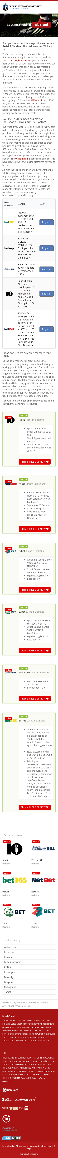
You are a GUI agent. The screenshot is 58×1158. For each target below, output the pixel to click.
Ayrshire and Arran (11, 1006)
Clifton (7, 966)
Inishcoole (9, 952)
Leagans (8, 982)
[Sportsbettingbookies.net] (22, 7)
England (16, 1002)
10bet (23, 290)
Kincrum (8, 957)
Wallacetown (10, 946)
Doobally (8, 977)
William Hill (37, 100)
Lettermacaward (12, 961)
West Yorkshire (29, 1002)
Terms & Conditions (29, 1154)
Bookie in (6, 1002)
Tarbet (7, 991)
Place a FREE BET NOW (33, 461)
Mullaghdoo (10, 986)
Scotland (42, 1002)
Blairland (39, 420)
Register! (46, 222)
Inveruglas (9, 972)
